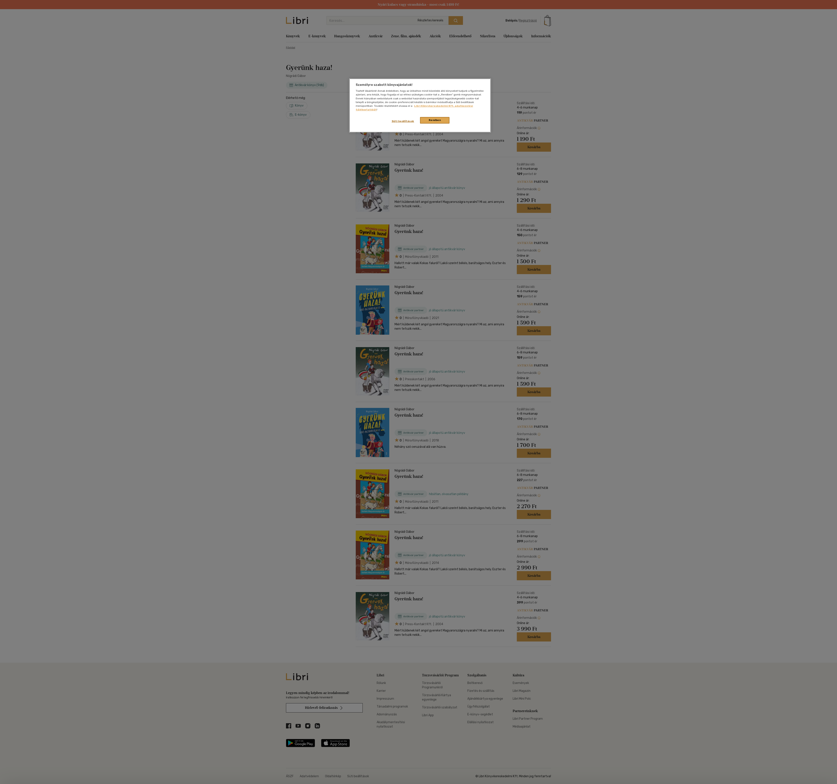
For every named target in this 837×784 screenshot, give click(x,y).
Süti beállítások (403, 121)
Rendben (435, 120)
